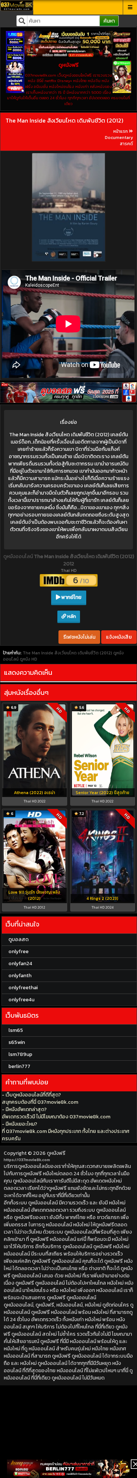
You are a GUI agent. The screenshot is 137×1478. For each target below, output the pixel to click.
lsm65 (15, 1030)
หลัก (71, 616)
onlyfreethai (23, 987)
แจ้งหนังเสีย (119, 637)
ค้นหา (109, 21)
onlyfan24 (20, 963)
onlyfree (18, 951)
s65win (16, 1042)
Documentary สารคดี (119, 140)
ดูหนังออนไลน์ (18, 556)
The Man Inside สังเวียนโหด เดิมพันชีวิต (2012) (64, 120)
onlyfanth (19, 975)
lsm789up (20, 1054)
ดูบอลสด (18, 939)
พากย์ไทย (70, 597)
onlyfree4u (21, 999)
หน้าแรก (120, 131)
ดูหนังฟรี (56, 1153)
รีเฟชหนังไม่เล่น (79, 637)
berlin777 (19, 1066)
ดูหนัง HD (28, 659)
